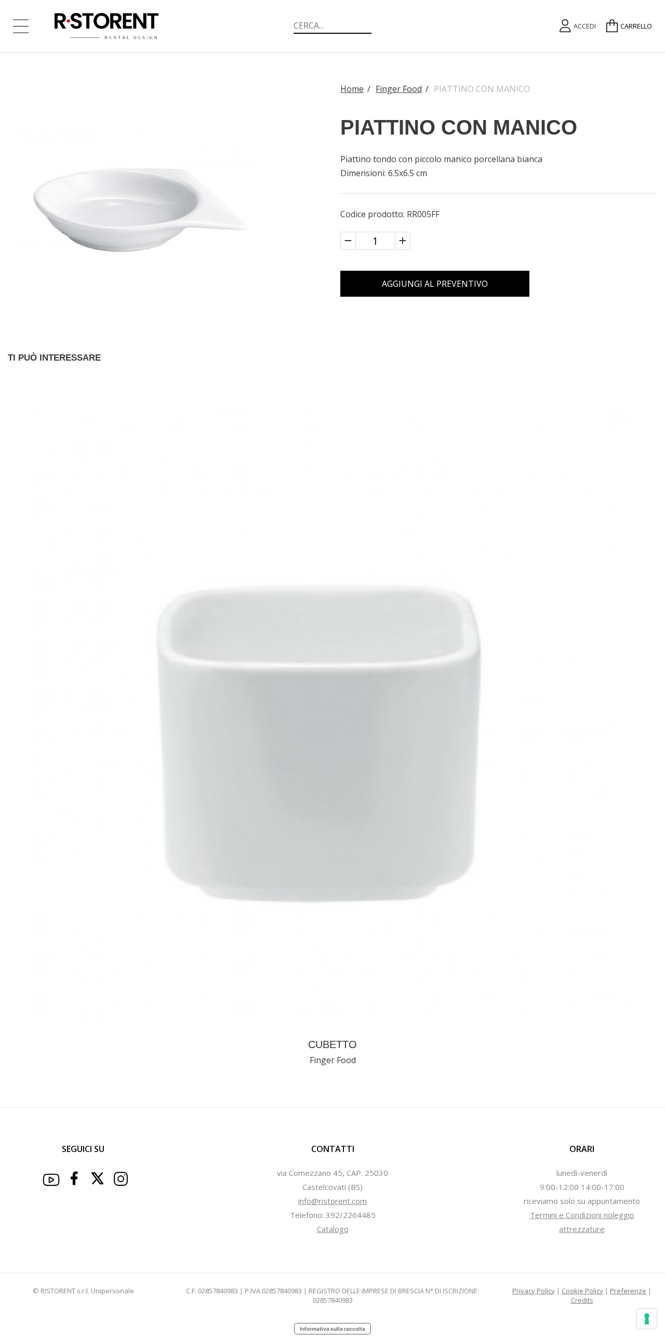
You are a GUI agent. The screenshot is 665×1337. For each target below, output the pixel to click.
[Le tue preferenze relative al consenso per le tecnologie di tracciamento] (647, 1319)
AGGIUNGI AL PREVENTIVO (435, 283)
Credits (582, 1300)
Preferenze (628, 1290)
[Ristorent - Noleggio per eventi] (114, 26)
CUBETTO (332, 1044)
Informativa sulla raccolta (332, 1329)
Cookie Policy (582, 1290)
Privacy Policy (533, 1290)
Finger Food (399, 89)
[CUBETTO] (332, 713)
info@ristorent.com (332, 1201)
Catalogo (333, 1229)
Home (352, 89)
